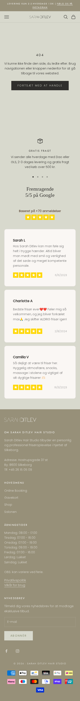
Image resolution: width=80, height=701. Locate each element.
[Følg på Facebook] (6, 651)
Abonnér (18, 636)
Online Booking (15, 491)
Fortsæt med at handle (40, 85)
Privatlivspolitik (15, 580)
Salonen (10, 512)
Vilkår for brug (14, 585)
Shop (8, 504)
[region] (40, 154)
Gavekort (11, 498)
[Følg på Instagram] (17, 651)
